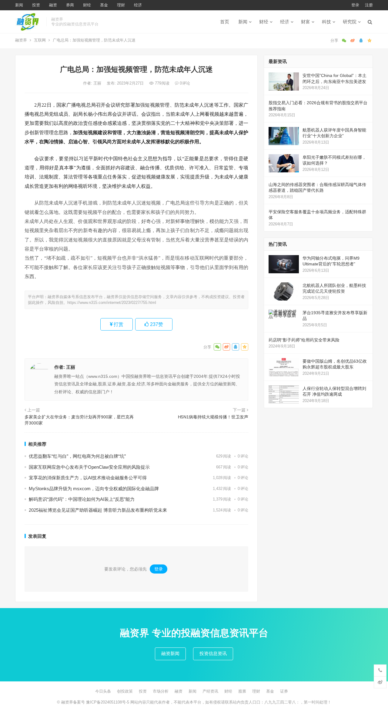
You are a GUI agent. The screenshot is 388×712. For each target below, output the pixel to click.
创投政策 (125, 691)
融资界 (21, 40)
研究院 (349, 21)
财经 (87, 5)
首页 (224, 21)
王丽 (97, 83)
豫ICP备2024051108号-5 (108, 702)
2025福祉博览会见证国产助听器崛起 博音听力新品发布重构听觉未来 (98, 510)
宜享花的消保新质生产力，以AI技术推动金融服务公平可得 (88, 477)
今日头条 (103, 691)
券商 (70, 5)
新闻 (19, 5)
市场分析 (161, 691)
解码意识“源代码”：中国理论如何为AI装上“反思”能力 (82, 499)
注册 (369, 5)
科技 (326, 21)
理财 (121, 5)
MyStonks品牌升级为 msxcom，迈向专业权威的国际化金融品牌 (94, 488)
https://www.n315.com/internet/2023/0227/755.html (111, 302)
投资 (36, 5)
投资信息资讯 (213, 653)
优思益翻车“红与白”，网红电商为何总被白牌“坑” (77, 456)
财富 (305, 21)
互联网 (40, 40)
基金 (104, 5)
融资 (53, 5)
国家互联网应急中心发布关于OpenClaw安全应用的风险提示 (89, 467)
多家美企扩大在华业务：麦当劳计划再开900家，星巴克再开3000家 (79, 419)
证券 (284, 691)
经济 (138, 5)
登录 (355, 5)
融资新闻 (170, 653)
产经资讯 (210, 691)
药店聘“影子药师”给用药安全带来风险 (304, 340)
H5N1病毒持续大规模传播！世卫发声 (213, 416)
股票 (242, 691)
